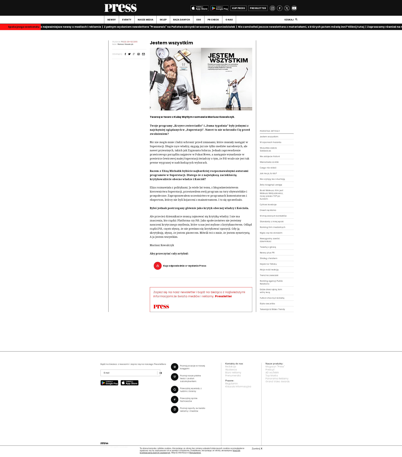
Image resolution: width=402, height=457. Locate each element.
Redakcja (230, 366)
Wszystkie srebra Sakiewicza (268, 149)
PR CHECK (213, 19)
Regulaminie (195, 453)
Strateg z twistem (268, 258)
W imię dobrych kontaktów (273, 216)
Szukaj (289, 19)
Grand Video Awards (278, 381)
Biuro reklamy (233, 372)
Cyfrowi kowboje (268, 204)
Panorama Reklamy (277, 378)
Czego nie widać (268, 167)
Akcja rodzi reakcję (269, 269)
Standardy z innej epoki (272, 221)
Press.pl (270, 369)
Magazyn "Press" (275, 366)
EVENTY (126, 19)
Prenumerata (233, 375)
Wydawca (231, 369)
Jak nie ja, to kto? (268, 173)
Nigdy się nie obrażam (271, 232)
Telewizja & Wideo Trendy (272, 309)
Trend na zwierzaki (269, 275)
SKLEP (163, 19)
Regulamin (231, 383)
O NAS (229, 19)
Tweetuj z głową (268, 247)
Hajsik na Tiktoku (268, 264)
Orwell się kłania (268, 210)
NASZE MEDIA (145, 19)
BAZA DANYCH (181, 19)
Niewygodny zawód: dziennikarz (270, 240)
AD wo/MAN (272, 372)
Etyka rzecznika (267, 303)
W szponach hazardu (270, 142)
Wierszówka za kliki (269, 162)
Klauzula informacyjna (238, 386)
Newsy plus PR (267, 252)
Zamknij (257, 448)
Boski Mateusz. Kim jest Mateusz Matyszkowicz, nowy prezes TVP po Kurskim (271, 194)
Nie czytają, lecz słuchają (272, 179)
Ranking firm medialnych (272, 227)
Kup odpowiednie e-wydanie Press (184, 265)
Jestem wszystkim (269, 136)
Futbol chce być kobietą (272, 298)
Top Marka (272, 375)
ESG (198, 19)
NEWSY (111, 19)
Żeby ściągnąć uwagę (271, 184)
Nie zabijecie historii (270, 156)
